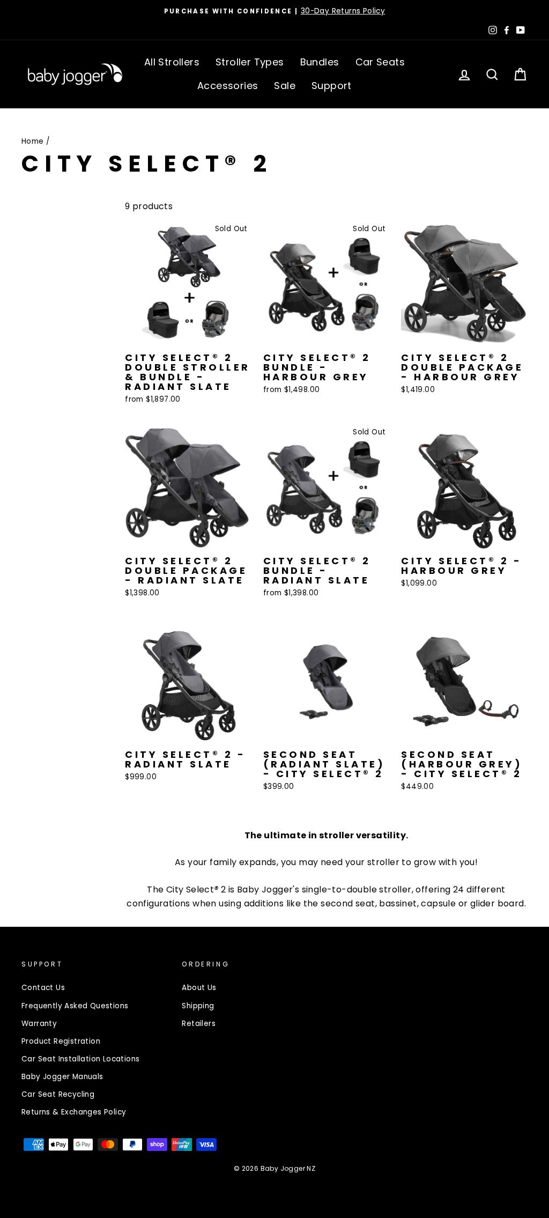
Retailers (199, 1023)
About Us (199, 988)
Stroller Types (250, 62)
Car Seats (380, 62)
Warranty (39, 1023)
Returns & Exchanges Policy (73, 1112)
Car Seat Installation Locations (80, 1059)
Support (331, 85)
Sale (284, 85)
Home (32, 141)
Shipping (198, 1006)
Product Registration (60, 1041)
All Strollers (171, 62)
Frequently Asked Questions (74, 1006)
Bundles (319, 62)
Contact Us (43, 988)
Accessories (227, 85)
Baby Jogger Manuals (62, 1077)
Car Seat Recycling (57, 1094)
